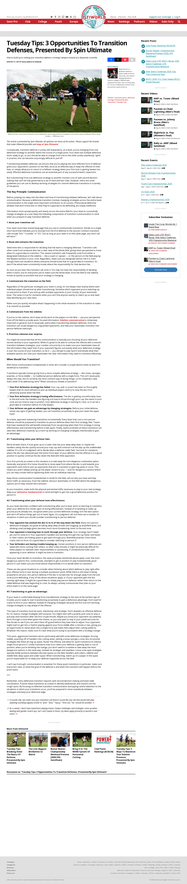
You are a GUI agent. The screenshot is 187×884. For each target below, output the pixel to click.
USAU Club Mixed (172, 104)
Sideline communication (72, 320)
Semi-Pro (12, 21)
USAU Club (156, 168)
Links (106, 865)
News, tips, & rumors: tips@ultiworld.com (22, 17)
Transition (111, 102)
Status (167, 862)
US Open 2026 (148, 191)
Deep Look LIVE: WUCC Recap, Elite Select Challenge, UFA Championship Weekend (162, 64)
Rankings (124, 21)
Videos (153, 21)
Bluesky (144, 873)
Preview (138, 865)
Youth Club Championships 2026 (156, 183)
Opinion (38, 62)
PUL (161, 868)
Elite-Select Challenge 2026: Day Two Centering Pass (161, 73)
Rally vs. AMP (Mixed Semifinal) (165, 144)
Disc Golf (132, 16)
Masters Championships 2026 (155, 199)
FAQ (170, 870)
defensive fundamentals (29, 492)
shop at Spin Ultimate (47, 144)
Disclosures (102, 862)
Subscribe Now (161, 269)
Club (27, 21)
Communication (120, 98)
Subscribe (176, 870)
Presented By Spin (121, 100)
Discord (122, 16)
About (113, 16)
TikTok (151, 873)
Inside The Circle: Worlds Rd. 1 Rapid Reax (163, 225)
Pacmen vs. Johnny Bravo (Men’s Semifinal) (164, 122)
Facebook (121, 873)
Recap (158, 865)
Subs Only (168, 21)
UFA (157, 868)
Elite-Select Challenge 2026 (154, 165)
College (42, 21)
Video (171, 865)
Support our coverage (160, 16)
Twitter (137, 873)
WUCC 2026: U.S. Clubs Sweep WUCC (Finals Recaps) (163, 80)
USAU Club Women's (173, 138)
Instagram (130, 873)
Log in (177, 16)
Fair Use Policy (141, 862)
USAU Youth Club (157, 187)
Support (164, 870)
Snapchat (158, 873)
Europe (74, 21)
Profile (144, 865)
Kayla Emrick (27, 62)
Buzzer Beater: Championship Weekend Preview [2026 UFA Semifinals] (160, 53)
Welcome (120, 870)
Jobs (149, 862)
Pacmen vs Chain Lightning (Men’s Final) (167, 110)
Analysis (83, 865)
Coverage (91, 865)
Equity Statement (128, 862)
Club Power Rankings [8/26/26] (160, 45)
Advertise (86, 862)
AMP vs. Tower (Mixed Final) (166, 100)
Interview (99, 865)
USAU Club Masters (157, 203)
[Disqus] (71, 810)
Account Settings (154, 870)
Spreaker (166, 873)
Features (76, 865)
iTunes (173, 873)
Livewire (177, 865)
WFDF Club (156, 179)
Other (124, 865)
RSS (179, 873)
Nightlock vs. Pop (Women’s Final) (164, 134)
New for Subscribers (133, 870)
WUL (166, 868)
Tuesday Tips (121, 102)
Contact (94, 862)
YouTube (113, 873)
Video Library (175, 862)
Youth (58, 21)
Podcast (130, 865)
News (110, 21)
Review (164, 865)
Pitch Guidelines (157, 862)
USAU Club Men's (172, 115)
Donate (110, 862)
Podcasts (139, 21)
